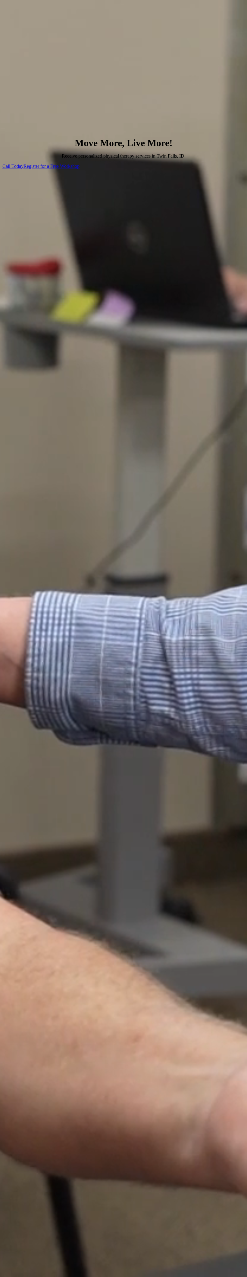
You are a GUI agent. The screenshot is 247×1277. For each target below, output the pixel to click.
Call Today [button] (12, 166)
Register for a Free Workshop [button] (51, 166)
